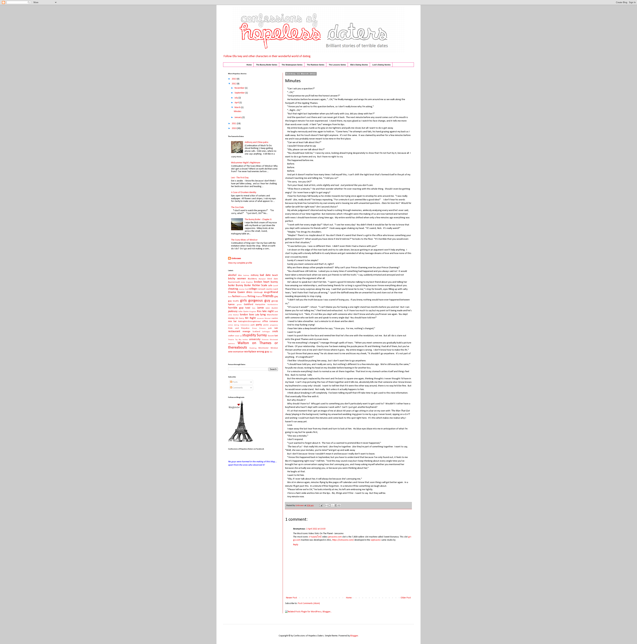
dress (249, 292)
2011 (234, 123)
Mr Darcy (240, 318)
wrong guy (263, 351)
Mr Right (250, 318)
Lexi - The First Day (239, 177)
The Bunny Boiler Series (266, 65)
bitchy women (237, 278)
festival (244, 297)
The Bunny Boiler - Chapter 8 (258, 219)
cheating (233, 288)
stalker (231, 336)
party (259, 324)
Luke (257, 315)
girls (243, 301)
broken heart (261, 282)
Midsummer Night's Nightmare (245, 162)
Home (249, 65)
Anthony (254, 275)
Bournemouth (234, 282)
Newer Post (291, 598)
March (238, 107)
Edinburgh (258, 292)
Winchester (263, 348)
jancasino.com (335, 537)
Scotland (256, 332)
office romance (270, 321)
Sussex (271, 336)
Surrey (262, 335)
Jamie (260, 307)
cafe (270, 285)
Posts (235, 382)
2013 (234, 79)
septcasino (376, 540)
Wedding (252, 348)
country (269, 289)
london (244, 314)
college (253, 288)
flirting (251, 296)
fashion (236, 296)
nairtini (275, 318)
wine (230, 352)
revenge (246, 331)
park (253, 325)
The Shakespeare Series (292, 65)
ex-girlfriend (271, 292)
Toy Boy (238, 340)
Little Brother (233, 315)
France (259, 297)
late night (268, 311)
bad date (265, 275)
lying (263, 314)
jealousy (233, 311)
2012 (234, 83)
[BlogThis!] (329, 505)
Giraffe (236, 301)
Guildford (248, 304)
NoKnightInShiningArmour (249, 321)
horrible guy (236, 307)
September (240, 93)
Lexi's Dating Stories (381, 65)
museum (260, 318)
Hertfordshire (272, 305)
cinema (241, 289)
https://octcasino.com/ (343, 540)
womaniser (238, 352)
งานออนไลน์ (315, 537)
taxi (276, 335)
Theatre (231, 340)
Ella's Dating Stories (359, 65)
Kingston (252, 312)
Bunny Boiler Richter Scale (251, 285)
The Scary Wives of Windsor (244, 240)
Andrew (246, 275)
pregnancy (274, 325)
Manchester (272, 315)
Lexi (276, 312)
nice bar (232, 321)
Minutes (237, 111)
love (251, 314)
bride (243, 282)
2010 (234, 128)
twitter (245, 340)
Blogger (354, 636)
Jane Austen (272, 308)
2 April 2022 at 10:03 (315, 529)
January (238, 117)
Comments (237, 388)
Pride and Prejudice (238, 328)
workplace (250, 351)
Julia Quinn (243, 312)
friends (268, 296)
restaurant (234, 331)
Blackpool (262, 279)
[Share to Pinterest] (339, 505)
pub (270, 328)
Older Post (406, 598)
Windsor (274, 348)
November (240, 88)
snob (275, 331)
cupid (275, 289)
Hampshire (260, 305)
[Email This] (326, 505)
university (254, 339)
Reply (295, 544)
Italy (253, 308)
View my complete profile (240, 263)
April (237, 102)
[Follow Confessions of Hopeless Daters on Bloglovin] (240, 441)
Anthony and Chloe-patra (256, 142)
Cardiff (275, 286)
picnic (266, 325)
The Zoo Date (237, 207)
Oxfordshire (244, 325)
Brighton (249, 282)
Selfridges (266, 332)
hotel (247, 308)
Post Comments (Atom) (309, 603)
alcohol (232, 275)
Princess (262, 328)
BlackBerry (252, 279)
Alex (240, 275)
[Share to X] (332, 505)
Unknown (236, 258)
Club (246, 289)
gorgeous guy (259, 301)
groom (239, 305)
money (231, 318)
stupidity (249, 335)
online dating (233, 325)
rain (276, 328)
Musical (268, 318)
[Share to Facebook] (336, 505)
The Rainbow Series (315, 65)
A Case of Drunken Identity (243, 192)
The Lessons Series (337, 65)
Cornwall (261, 289)
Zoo (271, 352)
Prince (254, 328)
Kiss (259, 311)
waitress (231, 344)
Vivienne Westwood (270, 340)
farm (230, 297)
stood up (238, 336)
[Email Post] (320, 506)
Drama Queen (236, 292)
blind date (272, 279)
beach (275, 275)
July (236, 98)
